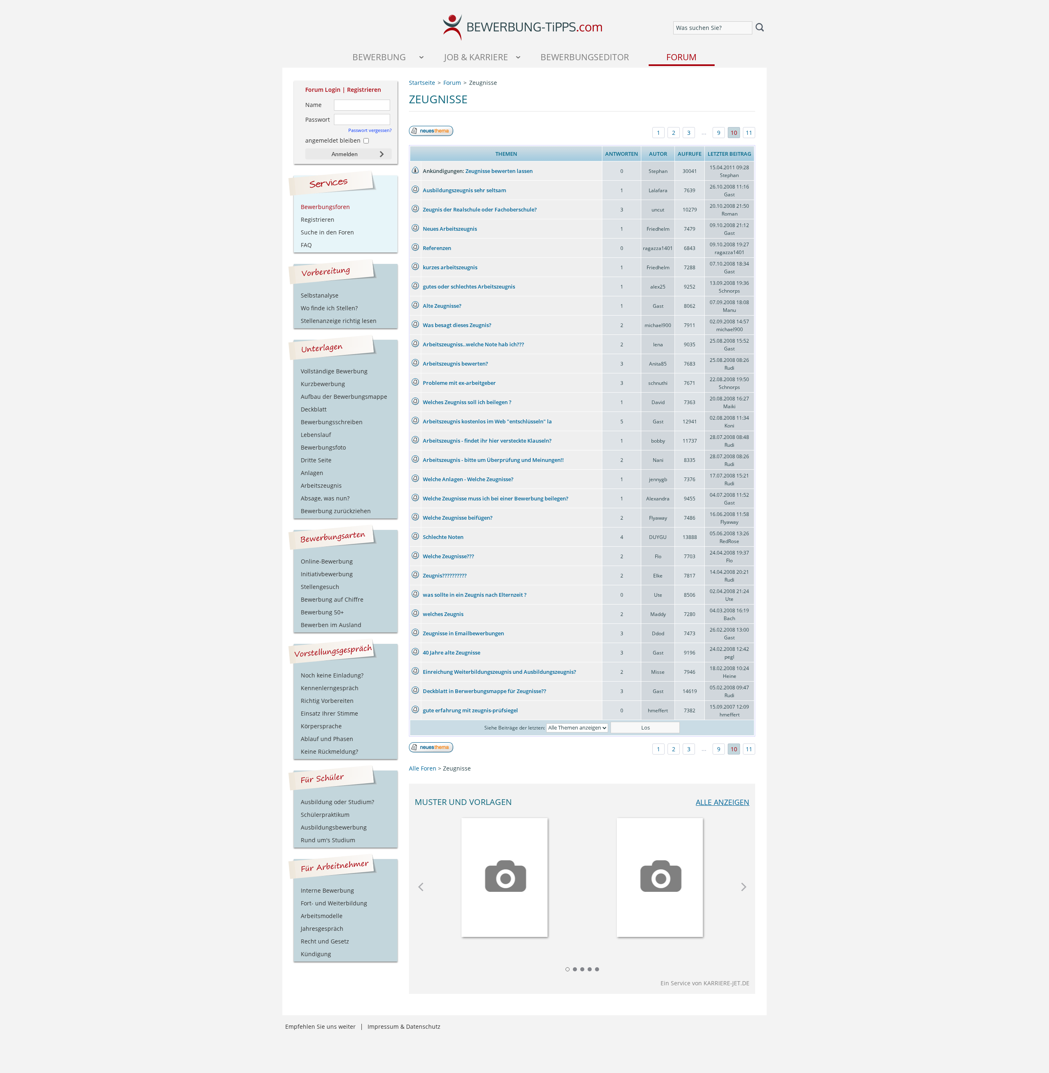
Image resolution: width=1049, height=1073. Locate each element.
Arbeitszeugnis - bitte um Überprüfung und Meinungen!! (493, 460)
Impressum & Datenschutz (404, 1026)
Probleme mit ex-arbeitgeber (459, 382)
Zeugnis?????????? (445, 575)
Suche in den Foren (327, 232)
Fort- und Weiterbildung (334, 903)
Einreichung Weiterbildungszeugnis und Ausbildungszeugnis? (499, 671)
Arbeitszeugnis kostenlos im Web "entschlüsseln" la (487, 421)
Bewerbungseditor (584, 57)
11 (749, 132)
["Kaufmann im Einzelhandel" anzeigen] (660, 874)
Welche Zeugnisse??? (448, 556)
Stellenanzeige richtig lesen (339, 321)
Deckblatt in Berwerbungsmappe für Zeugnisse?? (484, 691)
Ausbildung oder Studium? (337, 802)
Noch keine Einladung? (332, 675)
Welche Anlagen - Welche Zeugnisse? (468, 479)
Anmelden (345, 154)
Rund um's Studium (328, 840)
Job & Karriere (476, 57)
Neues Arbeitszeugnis (450, 228)
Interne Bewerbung (327, 890)
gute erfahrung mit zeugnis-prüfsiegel (470, 710)
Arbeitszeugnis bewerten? (455, 363)
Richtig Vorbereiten (327, 701)
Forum (681, 57)
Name (313, 105)
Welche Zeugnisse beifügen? (458, 517)
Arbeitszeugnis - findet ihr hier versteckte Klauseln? (487, 440)
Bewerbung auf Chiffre (332, 599)
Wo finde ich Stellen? (329, 308)
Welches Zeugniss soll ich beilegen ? (467, 402)
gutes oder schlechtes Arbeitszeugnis (469, 286)
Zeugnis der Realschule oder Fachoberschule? (480, 209)
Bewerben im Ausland (331, 625)
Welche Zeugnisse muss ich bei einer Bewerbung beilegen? (495, 498)
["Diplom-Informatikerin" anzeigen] (505, 874)
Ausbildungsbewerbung (334, 827)
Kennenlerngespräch (330, 688)
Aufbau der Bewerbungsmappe (344, 396)
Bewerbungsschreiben (332, 422)
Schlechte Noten (443, 537)
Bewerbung (379, 57)
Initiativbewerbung (327, 574)
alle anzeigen (722, 802)
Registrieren (364, 89)
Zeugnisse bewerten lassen (499, 171)
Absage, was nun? (325, 498)
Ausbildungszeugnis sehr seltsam (464, 190)
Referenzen (437, 248)
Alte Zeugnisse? (442, 305)
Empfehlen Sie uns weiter (320, 1026)
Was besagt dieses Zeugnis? (457, 325)
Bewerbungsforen (325, 207)
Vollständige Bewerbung (334, 371)
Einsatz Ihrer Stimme (329, 713)
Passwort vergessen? (370, 130)
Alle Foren (422, 768)
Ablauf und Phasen (327, 739)
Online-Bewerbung (327, 561)
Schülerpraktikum (325, 814)
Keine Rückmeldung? (329, 751)
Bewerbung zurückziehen (336, 511)
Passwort (317, 119)
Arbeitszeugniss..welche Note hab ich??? (473, 344)
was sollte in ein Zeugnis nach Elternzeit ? (475, 594)
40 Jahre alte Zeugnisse (451, 652)
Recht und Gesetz (325, 941)
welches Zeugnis (443, 614)
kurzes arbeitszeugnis (450, 267)
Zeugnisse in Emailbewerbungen (463, 633)
